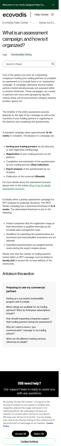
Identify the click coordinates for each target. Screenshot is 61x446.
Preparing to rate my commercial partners (25, 289)
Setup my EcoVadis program (47, 22)
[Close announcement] (53, 5)
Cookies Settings (29, 441)
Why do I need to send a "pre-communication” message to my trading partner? (26, 330)
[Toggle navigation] (52, 14)
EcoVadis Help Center (15, 22)
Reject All (39, 433)
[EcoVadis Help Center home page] (15, 14)
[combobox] (28, 64)
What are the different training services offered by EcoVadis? (26, 340)
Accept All (20, 433)
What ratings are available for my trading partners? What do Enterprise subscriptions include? (28, 310)
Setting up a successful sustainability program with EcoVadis (24, 300)
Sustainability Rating (21, 54)
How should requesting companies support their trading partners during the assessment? (29, 320)
